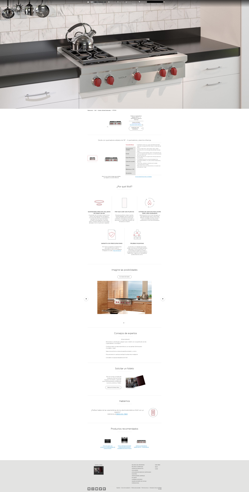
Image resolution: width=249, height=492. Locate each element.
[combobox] (155, 2)
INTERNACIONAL (135, 483)
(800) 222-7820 (121, 414)
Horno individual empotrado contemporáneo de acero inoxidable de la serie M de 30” (124, 447)
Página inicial (90, 110)
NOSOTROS (134, 474)
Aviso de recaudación (125, 487)
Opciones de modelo (129, 149)
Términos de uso (145, 487)
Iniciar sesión (113, 1)
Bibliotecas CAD (130, 169)
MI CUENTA (134, 477)
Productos (134, 4)
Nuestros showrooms (132, 1)
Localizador (121, 1)
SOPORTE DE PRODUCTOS (137, 468)
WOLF (156, 466)
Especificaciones (130, 157)
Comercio (147, 4)
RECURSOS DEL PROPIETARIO (138, 464)
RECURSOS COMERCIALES (137, 466)
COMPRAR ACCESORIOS (137, 479)
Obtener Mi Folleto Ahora (113, 387)
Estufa (127, 153)
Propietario (141, 4)
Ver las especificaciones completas (143, 176)
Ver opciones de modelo (136, 123)
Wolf (95, 110)
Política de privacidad (136, 487)
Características (130, 145)
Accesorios (143, 1)
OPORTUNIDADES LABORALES (138, 475)
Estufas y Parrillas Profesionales (104, 110)
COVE (156, 468)
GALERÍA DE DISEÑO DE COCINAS (139, 481)
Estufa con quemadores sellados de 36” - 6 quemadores (141, 446)
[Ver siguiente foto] (162, 299)
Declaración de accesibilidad (155, 487)
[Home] (88, 2)
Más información (117, 250)
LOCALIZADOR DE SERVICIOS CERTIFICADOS (141, 472)
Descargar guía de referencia (136, 124)
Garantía (118, 487)
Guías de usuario (130, 161)
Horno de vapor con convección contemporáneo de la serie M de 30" (107, 447)
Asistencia (153, 4)
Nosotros (159, 4)
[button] (164, 2)
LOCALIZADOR (135, 470)
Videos (127, 165)
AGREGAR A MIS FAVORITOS (135, 128)
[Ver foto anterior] (86, 299)
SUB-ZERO (157, 464)
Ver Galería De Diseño (124, 276)
